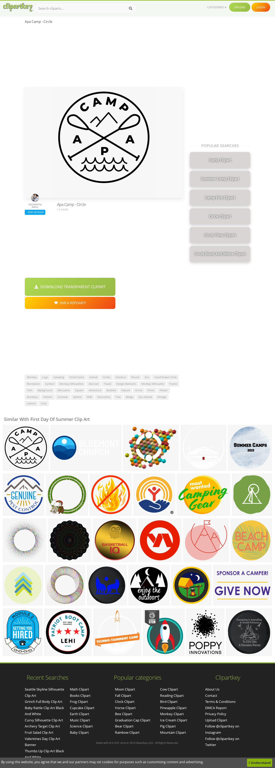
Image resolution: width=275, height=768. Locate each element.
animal (93, 377)
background (45, 390)
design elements (126, 384)
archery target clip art (42, 726)
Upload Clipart (216, 720)
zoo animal (145, 397)
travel (107, 384)
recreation (33, 384)
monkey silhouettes (71, 384)
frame (173, 384)
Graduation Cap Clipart (132, 720)
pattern (47, 397)
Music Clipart (80, 720)
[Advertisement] (104, 56)
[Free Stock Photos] (17, 7)
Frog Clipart (79, 701)
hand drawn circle (165, 377)
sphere (77, 397)
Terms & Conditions (220, 701)
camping (58, 377)
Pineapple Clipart (173, 707)
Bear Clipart (124, 726)
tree (118, 397)
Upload (239, 7)
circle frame (76, 377)
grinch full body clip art (43, 701)
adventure (95, 390)
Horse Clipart (125, 707)
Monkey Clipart (172, 714)
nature (125, 390)
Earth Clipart (79, 714)
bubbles (111, 390)
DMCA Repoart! (72, 303)
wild (89, 397)
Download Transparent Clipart (72, 286)
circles (106, 377)
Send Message (35, 212)
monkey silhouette (152, 384)
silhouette (63, 390)
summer (63, 397)
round (135, 377)
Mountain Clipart (173, 732)
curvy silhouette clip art (44, 720)
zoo (147, 377)
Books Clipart (80, 695)
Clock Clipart (124, 701)
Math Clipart (79, 689)
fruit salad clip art (39, 732)
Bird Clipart (169, 701)
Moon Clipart (125, 689)
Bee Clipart (123, 714)
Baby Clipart (79, 732)
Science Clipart (81, 726)
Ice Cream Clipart (173, 720)
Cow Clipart (169, 689)
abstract (94, 384)
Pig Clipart (168, 726)
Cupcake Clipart (82, 707)
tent (29, 390)
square (79, 390)
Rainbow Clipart (127, 732)
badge (129, 397)
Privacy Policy (215, 714)
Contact (211, 695)
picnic (151, 390)
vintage (161, 397)
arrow (138, 390)
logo (45, 377)
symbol (49, 384)
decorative (103, 397)
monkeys (32, 397)
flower (164, 390)
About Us (212, 689)
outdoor (121, 377)
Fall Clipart (123, 695)
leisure (31, 403)
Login (260, 7)
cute (44, 403)
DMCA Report (216, 707)
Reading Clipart (172, 695)
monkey (32, 377)
